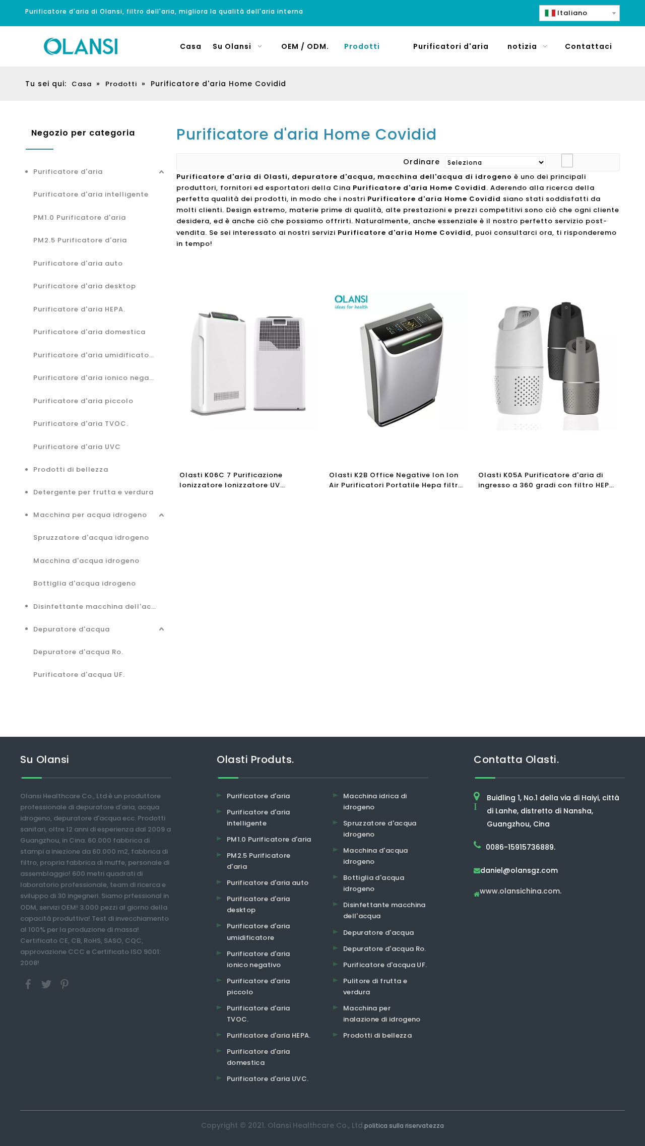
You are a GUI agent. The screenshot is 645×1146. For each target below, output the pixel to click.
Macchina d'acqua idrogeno (86, 560)
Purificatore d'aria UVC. (267, 1079)
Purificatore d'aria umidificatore (95, 355)
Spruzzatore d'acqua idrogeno (91, 537)
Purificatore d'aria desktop (84, 286)
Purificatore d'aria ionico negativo (98, 378)
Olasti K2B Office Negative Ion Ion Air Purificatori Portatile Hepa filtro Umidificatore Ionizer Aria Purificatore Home (396, 480)
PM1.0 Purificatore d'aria (79, 217)
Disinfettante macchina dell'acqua (99, 606)
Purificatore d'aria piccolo (83, 401)
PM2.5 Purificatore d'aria (80, 240)
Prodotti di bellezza (70, 469)
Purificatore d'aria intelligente (91, 194)
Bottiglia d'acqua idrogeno (84, 583)
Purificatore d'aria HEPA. (79, 309)
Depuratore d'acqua (71, 629)
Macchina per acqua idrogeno (90, 515)
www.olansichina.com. (520, 891)
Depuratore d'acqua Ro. (78, 652)
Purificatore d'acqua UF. (79, 674)
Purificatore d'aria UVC (77, 447)
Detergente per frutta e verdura (93, 492)
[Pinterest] (64, 984)
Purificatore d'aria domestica (89, 332)
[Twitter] (47, 984)
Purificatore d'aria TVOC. (80, 423)
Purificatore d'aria (68, 171)
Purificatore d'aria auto (78, 263)
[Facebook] (29, 984)
